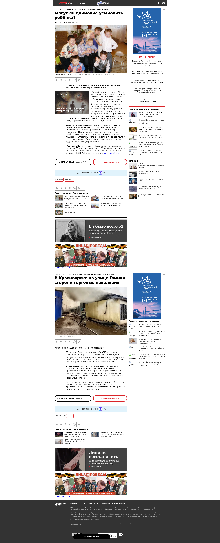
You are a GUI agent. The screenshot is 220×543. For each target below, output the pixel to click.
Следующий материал (92, 536)
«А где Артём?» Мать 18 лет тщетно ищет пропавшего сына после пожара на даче (151, 326)
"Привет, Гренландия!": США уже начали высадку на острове (149, 187)
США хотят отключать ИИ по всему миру (150, 180)
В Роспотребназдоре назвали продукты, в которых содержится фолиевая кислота (147, 91)
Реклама (83, 503)
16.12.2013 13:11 (59, 9)
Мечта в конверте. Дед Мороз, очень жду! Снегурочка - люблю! (112, 197)
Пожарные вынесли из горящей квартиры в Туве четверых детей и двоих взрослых (113, 434)
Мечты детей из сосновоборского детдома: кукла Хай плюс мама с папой (76, 198)
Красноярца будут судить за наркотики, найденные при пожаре (74, 441)
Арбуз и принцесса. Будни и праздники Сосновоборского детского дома (75, 205)
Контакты (73, 503)
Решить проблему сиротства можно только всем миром (111, 204)
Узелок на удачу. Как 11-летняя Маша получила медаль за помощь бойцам (147, 72)
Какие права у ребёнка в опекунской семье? (73, 212)
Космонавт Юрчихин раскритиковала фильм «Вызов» (151, 195)
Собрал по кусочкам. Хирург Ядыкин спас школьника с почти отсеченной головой (152, 356)
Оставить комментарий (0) (110, 162)
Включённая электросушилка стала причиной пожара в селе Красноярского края (147, 100)
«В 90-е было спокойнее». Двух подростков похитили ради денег (151, 136)
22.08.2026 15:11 (60, 274)
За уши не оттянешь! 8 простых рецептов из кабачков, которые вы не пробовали (152, 129)
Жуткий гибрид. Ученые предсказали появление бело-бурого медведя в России (152, 348)
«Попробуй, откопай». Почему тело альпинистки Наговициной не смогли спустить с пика (151, 114)
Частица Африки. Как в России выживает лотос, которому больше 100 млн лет (151, 364)
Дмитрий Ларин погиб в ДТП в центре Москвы (149, 172)
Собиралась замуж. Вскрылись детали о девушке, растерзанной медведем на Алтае (150, 152)
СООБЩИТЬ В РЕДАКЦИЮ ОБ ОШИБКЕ (113, 503)
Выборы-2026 (93, 503)
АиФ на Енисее (110, 74)
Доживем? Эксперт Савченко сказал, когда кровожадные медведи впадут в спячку (147, 63)
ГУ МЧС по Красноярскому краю (66, 336)
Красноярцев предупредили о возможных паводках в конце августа (147, 81)
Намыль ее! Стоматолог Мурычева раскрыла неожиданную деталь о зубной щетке (151, 144)
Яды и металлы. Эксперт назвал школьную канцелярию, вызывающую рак (150, 341)
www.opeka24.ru (111, 153)
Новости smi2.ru (62, 267)
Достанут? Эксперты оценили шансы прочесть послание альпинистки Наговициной (152, 333)
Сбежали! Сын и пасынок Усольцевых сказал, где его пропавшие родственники (152, 122)
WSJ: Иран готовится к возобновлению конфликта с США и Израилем (151, 165)
